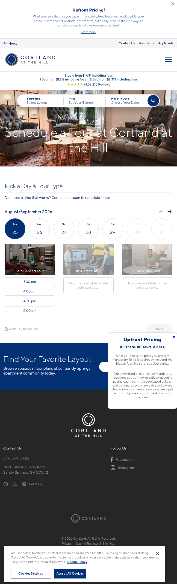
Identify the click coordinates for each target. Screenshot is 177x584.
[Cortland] (88, 518)
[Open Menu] (168, 59)
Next (159, 329)
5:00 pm (29, 311)
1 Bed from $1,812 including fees (63, 79)
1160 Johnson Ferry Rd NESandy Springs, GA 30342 (25, 470)
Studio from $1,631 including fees (89, 75)
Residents (146, 43)
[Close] (158, 554)
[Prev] (161, 211)
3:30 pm (30, 282)
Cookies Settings (30, 573)
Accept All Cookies (70, 573)
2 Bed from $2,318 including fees (114, 79)
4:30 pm (30, 301)
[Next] (169, 211)
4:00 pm (29, 291)
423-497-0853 (16, 458)
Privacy (67, 543)
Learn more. (88, 32)
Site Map (109, 543)
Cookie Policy (77, 562)
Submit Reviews (87, 543)
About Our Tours (23, 328)
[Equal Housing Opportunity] (5, 483)
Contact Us (127, 43)
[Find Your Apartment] (153, 100)
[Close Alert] (172, 4)
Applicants (166, 43)
